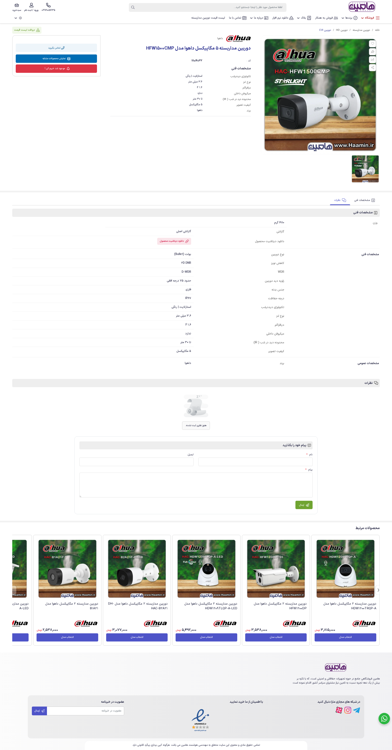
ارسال (37, 711)
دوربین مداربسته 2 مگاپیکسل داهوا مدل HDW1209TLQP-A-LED (210, 606)
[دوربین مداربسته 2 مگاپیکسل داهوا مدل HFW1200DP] (276, 569)
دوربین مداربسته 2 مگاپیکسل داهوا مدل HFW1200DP (280, 606)
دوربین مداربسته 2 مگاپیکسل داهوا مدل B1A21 (71, 606)
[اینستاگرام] (347, 710)
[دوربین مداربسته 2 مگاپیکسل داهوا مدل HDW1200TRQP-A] (345, 569)
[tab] (365, 200)
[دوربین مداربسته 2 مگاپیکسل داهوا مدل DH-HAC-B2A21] (137, 569)
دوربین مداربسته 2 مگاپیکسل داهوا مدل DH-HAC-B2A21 (138, 606)
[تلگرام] (356, 710)
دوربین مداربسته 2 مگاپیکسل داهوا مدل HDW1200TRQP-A (349, 606)
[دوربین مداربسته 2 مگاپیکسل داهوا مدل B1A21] (67, 569)
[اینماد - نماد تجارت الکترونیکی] (200, 720)
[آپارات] (339, 710)
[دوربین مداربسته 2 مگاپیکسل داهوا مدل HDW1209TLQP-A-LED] (206, 569)
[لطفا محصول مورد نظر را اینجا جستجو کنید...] (133, 7)
